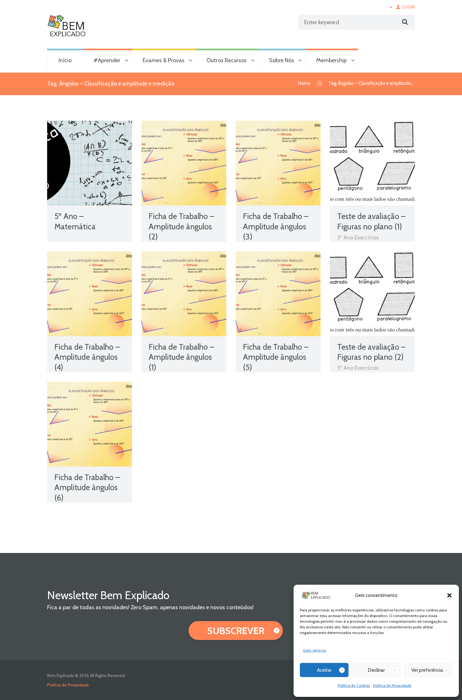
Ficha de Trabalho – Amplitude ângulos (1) (181, 357)
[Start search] (404, 22)
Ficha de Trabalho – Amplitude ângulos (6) (87, 487)
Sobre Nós (281, 60)
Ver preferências (428, 670)
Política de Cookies (354, 685)
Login (408, 7)
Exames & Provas (163, 60)
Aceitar (324, 670)
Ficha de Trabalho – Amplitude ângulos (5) (275, 357)
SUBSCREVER (235, 631)
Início (65, 60)
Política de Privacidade (392, 685)
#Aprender (107, 60)
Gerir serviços (314, 650)
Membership (331, 60)
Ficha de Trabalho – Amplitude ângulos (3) (275, 226)
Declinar (376, 670)
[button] (449, 595)
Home (304, 83)
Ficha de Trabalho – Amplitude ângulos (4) (87, 357)
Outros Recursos (226, 60)
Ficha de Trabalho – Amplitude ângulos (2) (181, 226)
